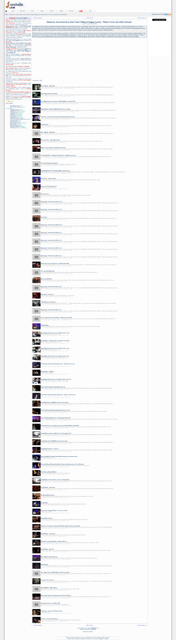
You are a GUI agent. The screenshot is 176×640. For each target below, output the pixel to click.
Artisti (42, 10)
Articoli (13, 10)
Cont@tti (106, 638)
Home (67, 637)
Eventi (32, 10)
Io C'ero (83, 637)
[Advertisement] (134, 4)
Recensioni (22, 10)
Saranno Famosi (75, 638)
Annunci (108, 637)
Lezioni (51, 10)
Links (95, 638)
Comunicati (77, 637)
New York (71, 10)
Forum (88, 638)
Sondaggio (100, 638)
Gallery (61, 10)
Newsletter (82, 638)
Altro (90, 10)
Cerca (92, 638)
